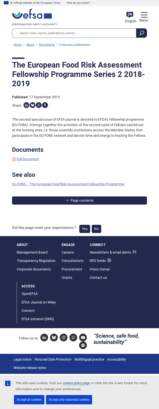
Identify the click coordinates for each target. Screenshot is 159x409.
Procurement (72, 269)
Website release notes (30, 368)
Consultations (73, 261)
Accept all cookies (29, 399)
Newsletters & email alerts (110, 252)
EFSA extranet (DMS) (38, 319)
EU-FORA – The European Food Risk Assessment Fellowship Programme (68, 184)
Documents (47, 45)
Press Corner (100, 269)
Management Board (32, 252)
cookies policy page (76, 383)
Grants (67, 278)
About (30, 45)
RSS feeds (98, 261)
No (96, 229)
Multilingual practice (89, 359)
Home (18, 45)
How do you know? (78, 2)
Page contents (82, 200)
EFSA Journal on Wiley (39, 302)
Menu (143, 20)
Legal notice (22, 359)
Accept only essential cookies (69, 399)
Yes (85, 229)
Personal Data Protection (53, 359)
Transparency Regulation (36, 261)
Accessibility (116, 359)
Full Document (28, 159)
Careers (68, 252)
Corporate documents (34, 269)
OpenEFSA (30, 294)
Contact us (98, 278)
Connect (28, 311)
